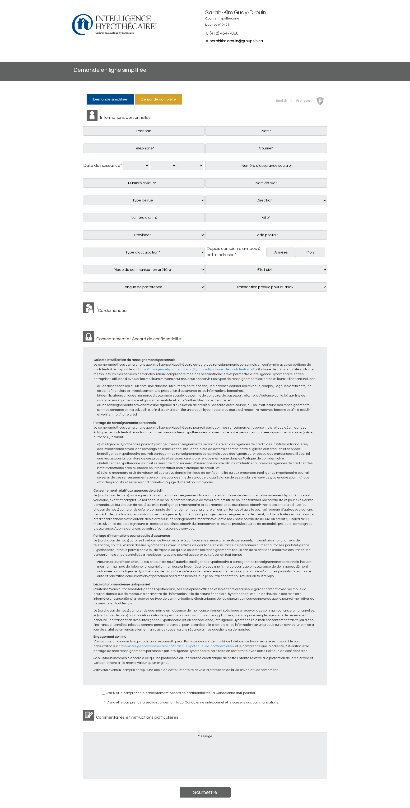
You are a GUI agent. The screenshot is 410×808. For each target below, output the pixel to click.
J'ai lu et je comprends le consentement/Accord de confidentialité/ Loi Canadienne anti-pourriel (181, 693)
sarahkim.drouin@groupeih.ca (236, 41)
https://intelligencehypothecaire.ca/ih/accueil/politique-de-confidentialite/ (196, 369)
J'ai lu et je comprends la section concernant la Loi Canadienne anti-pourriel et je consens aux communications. (193, 702)
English (281, 100)
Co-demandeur (113, 310)
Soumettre (205, 792)
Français (303, 100)
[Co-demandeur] (90, 307)
